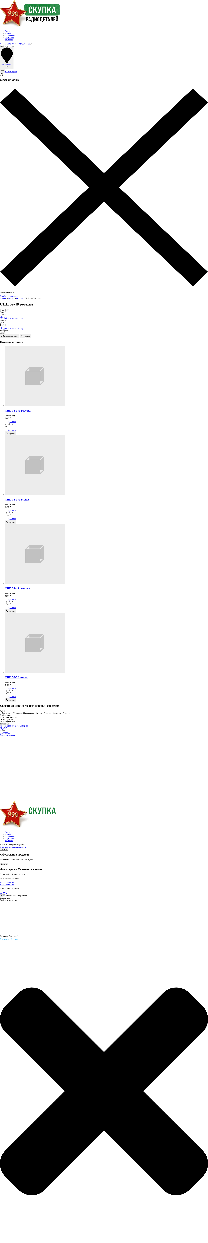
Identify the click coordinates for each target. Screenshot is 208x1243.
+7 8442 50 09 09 (7, 726)
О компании (10, 35)
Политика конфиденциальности (13, 847)
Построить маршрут (8, 735)
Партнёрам (9, 38)
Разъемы (19, 298)
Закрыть (4, 849)
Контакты (9, 40)
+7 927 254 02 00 (21, 726)
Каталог (8, 33)
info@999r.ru (5, 733)
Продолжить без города (9, 939)
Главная (8, 31)
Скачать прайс (11, 72)
